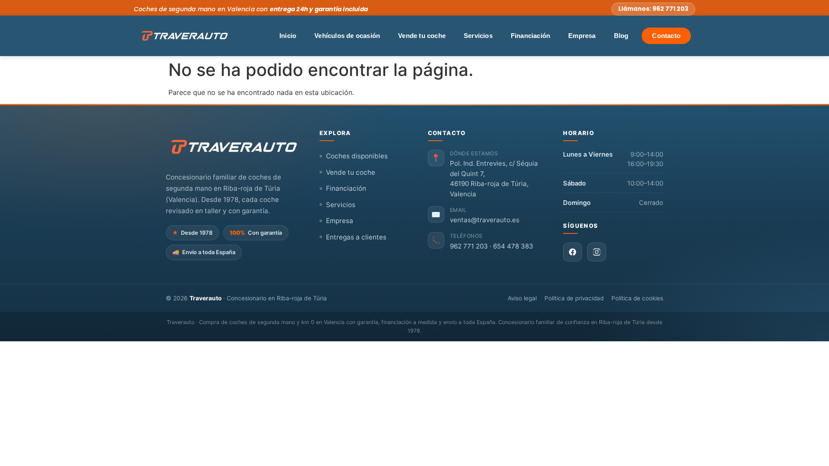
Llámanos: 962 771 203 (653, 9)
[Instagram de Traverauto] (596, 251)
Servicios (478, 35)
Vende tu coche (422, 35)
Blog (621, 35)
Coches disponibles (357, 156)
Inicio (287, 35)
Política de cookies (637, 298)
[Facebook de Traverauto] (572, 251)
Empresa (581, 35)
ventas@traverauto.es (484, 220)
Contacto (666, 35)
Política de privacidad (574, 298)
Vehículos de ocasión (347, 35)
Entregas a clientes (356, 237)
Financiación (530, 35)
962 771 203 (469, 246)
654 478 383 (513, 246)
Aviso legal (522, 298)
